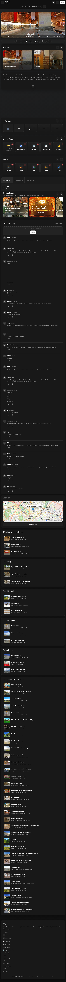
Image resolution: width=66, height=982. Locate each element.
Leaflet (48, 520)
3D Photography (7, 958)
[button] (33, 509)
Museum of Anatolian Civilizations (28, 11)
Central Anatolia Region (10, 11)
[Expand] (46, 41)
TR (57, 2)
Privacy (4, 968)
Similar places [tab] (7, 180)
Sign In (62, 2)
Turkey (2, 11)
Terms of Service (7, 966)
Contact (5, 971)
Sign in (33, 232)
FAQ (4, 960)
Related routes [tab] (30, 180)
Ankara (18, 11)
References (6, 963)
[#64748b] (8, 129)
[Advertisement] (33, 103)
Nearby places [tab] (18, 180)
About (4, 955)
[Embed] (30, 41)
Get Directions (33, 524)
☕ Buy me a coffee (8, 950)
